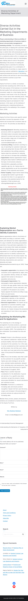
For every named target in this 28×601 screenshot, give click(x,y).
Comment (3, 447)
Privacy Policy (7, 515)
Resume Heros (7, 548)
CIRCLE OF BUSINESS (18, 598)
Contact (5, 521)
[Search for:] (14, 534)
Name (2, 462)
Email (2, 469)
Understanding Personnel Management (12, 423)
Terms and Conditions (9, 512)
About (4, 510)
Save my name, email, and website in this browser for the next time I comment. (14, 484)
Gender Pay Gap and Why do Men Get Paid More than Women (13, 572)
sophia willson (7, 564)
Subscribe (6, 518)
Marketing (21, 71)
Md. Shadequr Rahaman (14, 411)
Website (2, 476)
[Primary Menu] (25, 4)
